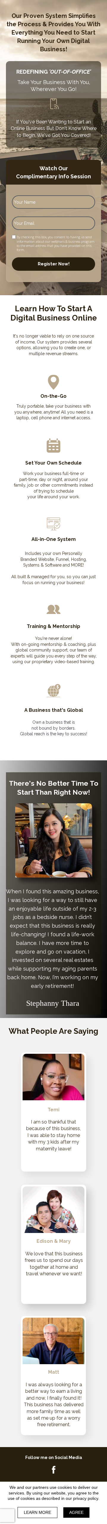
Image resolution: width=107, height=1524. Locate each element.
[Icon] (53, 1469)
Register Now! (54, 264)
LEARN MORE (37, 1512)
